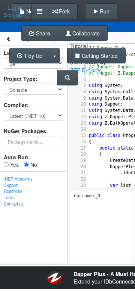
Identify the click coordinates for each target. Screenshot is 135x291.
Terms (10, 197)
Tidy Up (32, 55)
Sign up (13, 15)
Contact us (14, 204)
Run (104, 11)
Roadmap (13, 191)
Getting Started (99, 55)
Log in (15, 7)
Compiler (15, 105)
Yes (14, 164)
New (31, 11)
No (33, 164)
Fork (63, 11)
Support (11, 185)
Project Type (20, 78)
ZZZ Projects (86, 70)
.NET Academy (18, 179)
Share (42, 33)
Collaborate (85, 33)
